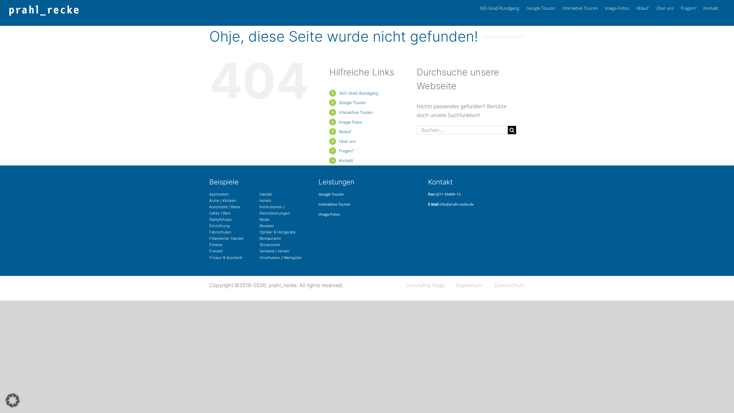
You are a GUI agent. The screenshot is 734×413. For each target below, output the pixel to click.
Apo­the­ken (219, 194)
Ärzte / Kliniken (222, 200)
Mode (264, 219)
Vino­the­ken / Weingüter (280, 257)
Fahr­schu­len (220, 232)
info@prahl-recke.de (456, 204)
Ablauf (345, 131)
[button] (12, 400)
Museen (266, 225)
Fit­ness (215, 244)
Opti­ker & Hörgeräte (277, 232)
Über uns (347, 141)
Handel (265, 194)
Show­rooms (269, 244)
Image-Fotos (350, 122)
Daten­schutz (510, 285)
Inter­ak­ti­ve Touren (356, 112)
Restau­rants (270, 238)
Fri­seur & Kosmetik (226, 257)
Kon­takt (346, 160)
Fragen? (346, 150)
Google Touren (352, 102)
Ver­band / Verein (274, 251)
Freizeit (216, 251)
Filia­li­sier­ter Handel (226, 238)
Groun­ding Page (425, 285)
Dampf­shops (220, 219)
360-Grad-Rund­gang (358, 93)
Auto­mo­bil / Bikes (224, 206)
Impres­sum (469, 285)
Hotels (265, 200)
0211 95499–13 (448, 194)
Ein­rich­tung (219, 225)
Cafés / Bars (220, 213)
